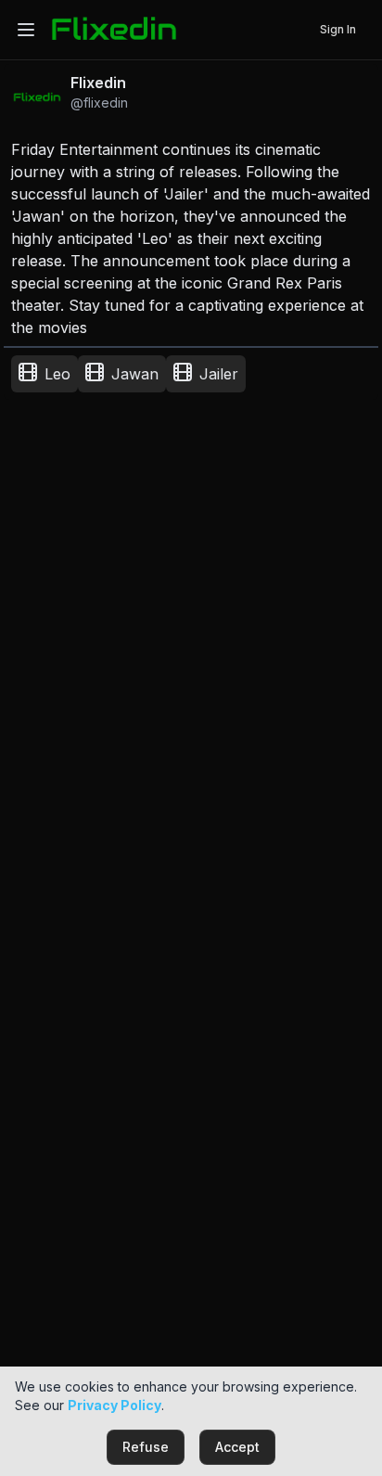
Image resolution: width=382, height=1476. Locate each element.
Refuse (145, 1447)
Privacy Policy (114, 1405)
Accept (237, 1447)
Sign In (338, 29)
